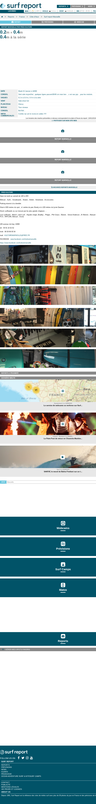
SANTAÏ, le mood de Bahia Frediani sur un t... (63, 472)
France (22, 17)
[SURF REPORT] (14, 754)
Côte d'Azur (34, 17)
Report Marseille (63, 139)
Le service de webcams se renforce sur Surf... (63, 405)
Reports (11, 17)
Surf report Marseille (52, 17)
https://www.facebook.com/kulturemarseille (15, 243)
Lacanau (12, 11)
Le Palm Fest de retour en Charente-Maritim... (63, 438)
